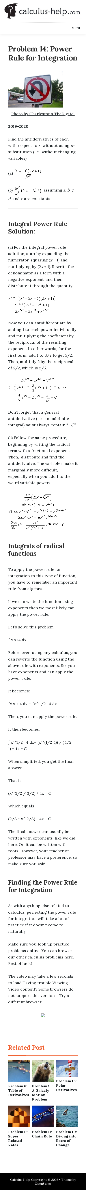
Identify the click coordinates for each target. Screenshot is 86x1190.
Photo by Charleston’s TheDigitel (43, 113)
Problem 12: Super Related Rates (18, 1138)
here (68, 957)
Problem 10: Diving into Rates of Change (66, 1138)
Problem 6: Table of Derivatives (18, 1090)
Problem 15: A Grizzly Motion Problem (42, 1092)
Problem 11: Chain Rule (42, 1134)
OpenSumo (43, 1184)
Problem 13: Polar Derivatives (66, 1085)
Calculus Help (20, 1180)
